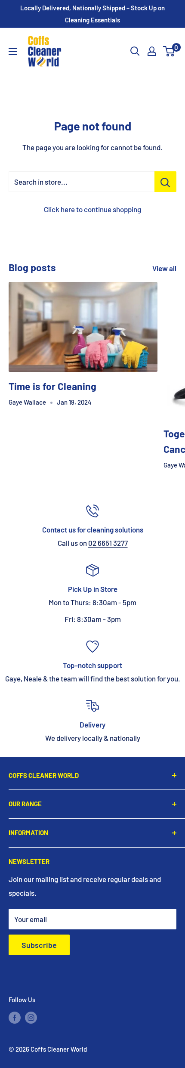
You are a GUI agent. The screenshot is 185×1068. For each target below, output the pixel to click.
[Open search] (135, 51)
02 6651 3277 (108, 543)
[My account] (152, 51)
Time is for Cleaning (52, 386)
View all (164, 268)
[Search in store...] (165, 181)
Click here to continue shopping (92, 209)
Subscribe (39, 945)
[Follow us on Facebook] (15, 1017)
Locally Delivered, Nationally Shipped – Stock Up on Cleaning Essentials (92, 14)
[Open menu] (13, 51)
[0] (169, 51)
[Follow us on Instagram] (31, 1017)
